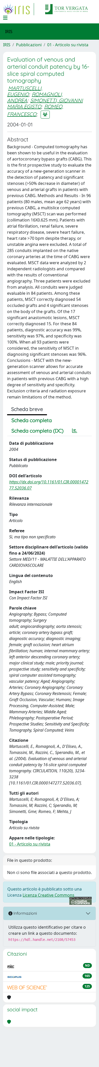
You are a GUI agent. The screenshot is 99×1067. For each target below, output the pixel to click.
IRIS (6, 45)
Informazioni (24, 913)
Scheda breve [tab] (27, 409)
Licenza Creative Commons (48, 895)
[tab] (74, 430)
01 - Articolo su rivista (67, 45)
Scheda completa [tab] (31, 420)
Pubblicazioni (29, 45)
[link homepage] (18, 9)
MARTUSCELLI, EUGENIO (24, 91)
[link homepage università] (66, 9)
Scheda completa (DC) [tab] (37, 430)
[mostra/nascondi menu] (5, 17)
